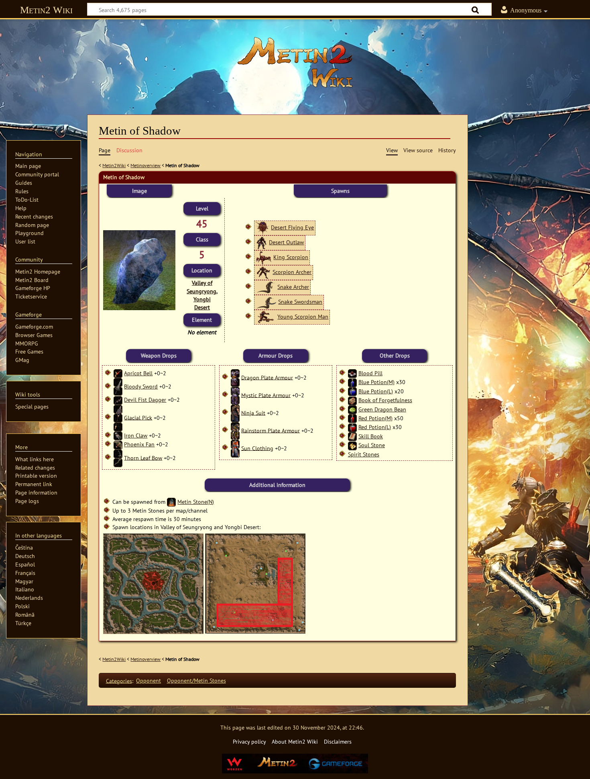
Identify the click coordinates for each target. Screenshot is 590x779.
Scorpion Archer (292, 272)
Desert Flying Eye (292, 227)
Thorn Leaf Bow (143, 457)
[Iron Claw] (118, 435)
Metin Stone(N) (195, 501)
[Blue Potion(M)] (352, 382)
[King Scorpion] (264, 257)
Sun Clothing (257, 448)
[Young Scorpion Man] (266, 316)
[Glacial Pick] (118, 417)
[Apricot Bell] (118, 373)
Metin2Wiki (114, 165)
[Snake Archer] (266, 286)
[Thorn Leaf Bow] (118, 457)
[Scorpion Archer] (263, 272)
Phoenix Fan (139, 444)
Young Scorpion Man (302, 316)
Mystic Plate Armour (266, 395)
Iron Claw (135, 435)
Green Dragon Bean (382, 409)
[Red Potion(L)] (352, 427)
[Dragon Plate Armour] (235, 377)
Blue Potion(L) (375, 391)
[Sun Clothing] (235, 448)
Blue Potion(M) (376, 382)
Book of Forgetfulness (385, 400)
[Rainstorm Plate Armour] (235, 430)
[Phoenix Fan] (118, 444)
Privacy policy (249, 741)
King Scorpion (290, 257)
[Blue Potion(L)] (352, 391)
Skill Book (370, 436)
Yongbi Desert (202, 303)
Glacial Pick (138, 417)
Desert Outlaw (286, 242)
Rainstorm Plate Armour (270, 430)
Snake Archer (293, 286)
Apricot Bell (138, 373)
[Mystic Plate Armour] (235, 395)
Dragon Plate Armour (267, 377)
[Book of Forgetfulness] (352, 400)
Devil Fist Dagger (145, 399)
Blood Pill (370, 373)
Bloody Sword (141, 386)
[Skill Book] (352, 436)
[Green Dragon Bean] (352, 409)
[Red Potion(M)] (352, 418)
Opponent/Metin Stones (196, 680)
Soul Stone (371, 445)
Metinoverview (145, 165)
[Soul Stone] (352, 445)
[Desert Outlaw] (261, 242)
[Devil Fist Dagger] (118, 399)
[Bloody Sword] (118, 386)
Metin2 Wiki (46, 9)
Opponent (148, 680)
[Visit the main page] (295, 62)
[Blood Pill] (352, 373)
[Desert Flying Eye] (262, 227)
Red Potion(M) (375, 418)
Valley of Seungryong (201, 286)
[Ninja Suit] (235, 412)
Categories (119, 680)
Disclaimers (338, 741)
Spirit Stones (363, 454)
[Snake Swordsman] (266, 301)
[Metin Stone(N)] (171, 501)
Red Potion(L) (374, 427)
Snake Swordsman (300, 301)
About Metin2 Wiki (295, 741)
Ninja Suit (253, 412)
